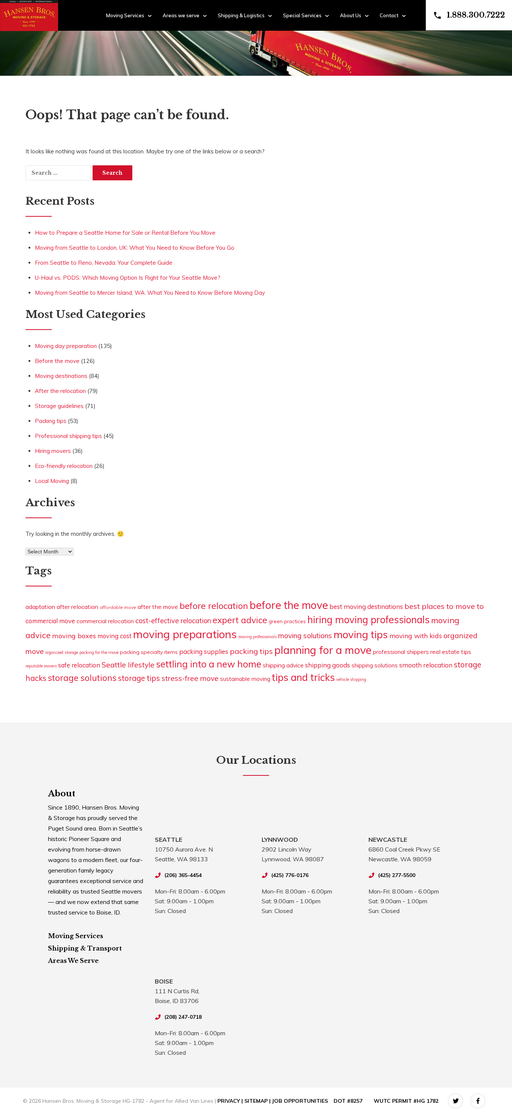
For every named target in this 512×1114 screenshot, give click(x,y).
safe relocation (79, 665)
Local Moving (52, 480)
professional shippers (401, 651)
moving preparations (185, 634)
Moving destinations (61, 375)
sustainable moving (245, 678)
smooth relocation (425, 665)
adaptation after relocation (61, 606)
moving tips (361, 634)
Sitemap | (258, 1101)
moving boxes (74, 635)
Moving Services (125, 15)
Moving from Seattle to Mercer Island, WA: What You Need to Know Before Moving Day (150, 292)
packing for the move (98, 652)
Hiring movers (53, 450)
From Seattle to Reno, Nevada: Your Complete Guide (103, 262)
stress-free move (190, 678)
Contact (389, 15)
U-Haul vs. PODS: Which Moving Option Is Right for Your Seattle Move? (127, 277)
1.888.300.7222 (476, 14)
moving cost (114, 636)
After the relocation (60, 390)
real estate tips (450, 651)
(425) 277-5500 (396, 875)
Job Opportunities (300, 1101)
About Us (350, 15)
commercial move (50, 621)
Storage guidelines (59, 405)
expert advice (240, 620)
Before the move (57, 360)
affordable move (118, 607)
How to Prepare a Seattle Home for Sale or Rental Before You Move (125, 232)
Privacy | (230, 1101)
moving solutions (305, 635)
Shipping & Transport (85, 948)
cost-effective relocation (173, 620)
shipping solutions (375, 665)
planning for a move (322, 650)
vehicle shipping (351, 679)
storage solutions (82, 677)
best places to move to (444, 606)
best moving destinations (366, 606)
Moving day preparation (66, 345)
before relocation (214, 605)
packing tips (251, 651)
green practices (287, 621)
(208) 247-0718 (183, 1017)
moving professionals (257, 636)
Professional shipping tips (68, 435)
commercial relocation (105, 621)
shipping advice (283, 665)
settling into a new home (208, 664)
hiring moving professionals (368, 619)
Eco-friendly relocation (64, 465)
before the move (289, 605)
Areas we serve (181, 15)
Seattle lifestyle (128, 664)
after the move (158, 606)
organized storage (61, 652)
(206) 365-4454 (183, 875)
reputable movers (41, 666)
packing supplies (203, 651)
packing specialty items (149, 652)
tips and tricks (303, 677)
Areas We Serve (73, 960)
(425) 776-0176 (289, 875)
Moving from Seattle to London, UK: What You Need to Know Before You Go (134, 247)
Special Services (302, 15)
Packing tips (50, 420)
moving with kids (415, 635)
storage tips (139, 678)
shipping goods (327, 665)
